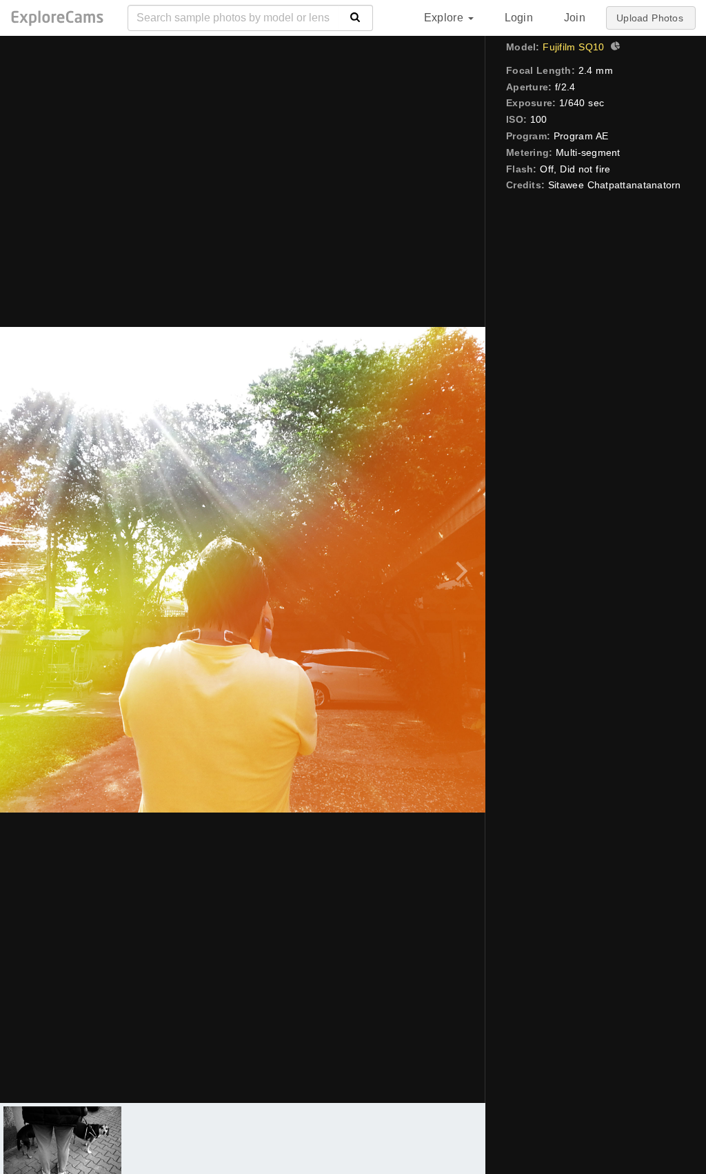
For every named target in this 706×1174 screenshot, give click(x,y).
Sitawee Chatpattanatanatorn (614, 184)
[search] (355, 18)
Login (519, 17)
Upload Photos (649, 17)
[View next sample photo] (459, 569)
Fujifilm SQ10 (573, 46)
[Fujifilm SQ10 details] (613, 47)
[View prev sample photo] (26, 569)
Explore (445, 17)
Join (574, 17)
